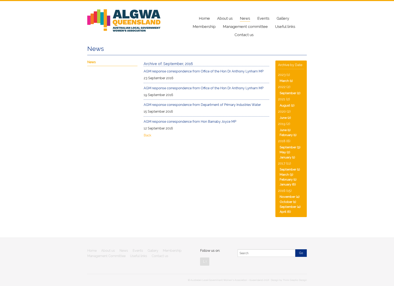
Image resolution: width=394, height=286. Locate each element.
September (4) (290, 207)
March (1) (286, 81)
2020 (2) (284, 111)
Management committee (245, 26)
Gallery (283, 18)
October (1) (288, 202)
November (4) (290, 197)
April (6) (285, 212)
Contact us (244, 35)
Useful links (285, 26)
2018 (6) (284, 141)
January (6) (288, 184)
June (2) (285, 118)
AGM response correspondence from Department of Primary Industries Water (202, 105)
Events (263, 18)
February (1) (288, 135)
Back (147, 135)
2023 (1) (284, 75)
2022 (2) (284, 87)
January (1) (287, 157)
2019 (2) (284, 124)
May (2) (285, 152)
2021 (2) (284, 99)
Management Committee (106, 256)
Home (204, 18)
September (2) (290, 93)
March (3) (286, 174)
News (245, 18)
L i (204, 261)
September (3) (290, 147)
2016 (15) (285, 191)
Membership (204, 26)
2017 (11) (284, 163)
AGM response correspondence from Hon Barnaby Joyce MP (190, 122)
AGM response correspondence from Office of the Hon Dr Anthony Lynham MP (203, 71)
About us (225, 18)
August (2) (287, 105)
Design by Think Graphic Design (289, 280)
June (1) (285, 130)
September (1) (290, 169)
